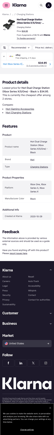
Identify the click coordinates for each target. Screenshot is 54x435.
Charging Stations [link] (25, 14)
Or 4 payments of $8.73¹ (36, 65)
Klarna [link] (5, 14)
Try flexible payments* (26, 38)
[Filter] (4, 47)
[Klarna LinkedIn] (21, 363)
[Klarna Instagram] (46, 363)
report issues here (18, 253)
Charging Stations (39, 167)
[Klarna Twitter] (33, 363)
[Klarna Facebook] (8, 363)
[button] (9, 24)
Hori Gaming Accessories (20, 108)
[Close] (50, 408)
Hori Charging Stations (18, 112)
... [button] (12, 14)
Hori (32, 159)
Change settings (27, 430)
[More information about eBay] (4, 56)
